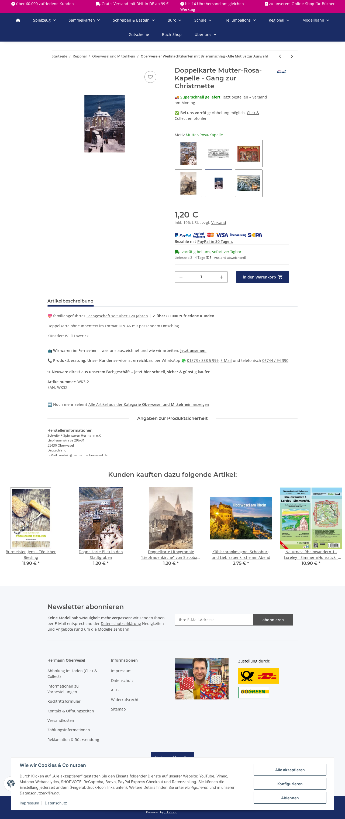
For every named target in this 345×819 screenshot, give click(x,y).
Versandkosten (60, 720)
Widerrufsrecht (125, 699)
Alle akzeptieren (290, 769)
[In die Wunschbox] (150, 77)
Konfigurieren (290, 783)
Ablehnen (290, 798)
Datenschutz (122, 680)
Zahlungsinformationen (68, 729)
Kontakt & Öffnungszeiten (70, 710)
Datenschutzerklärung (121, 623)
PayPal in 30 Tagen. (215, 241)
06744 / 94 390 (275, 360)
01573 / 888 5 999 (203, 360)
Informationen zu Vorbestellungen (63, 689)
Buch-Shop (172, 34)
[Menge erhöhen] (221, 277)
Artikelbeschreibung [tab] (70, 301)
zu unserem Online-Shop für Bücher (302, 3)
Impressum (121, 670)
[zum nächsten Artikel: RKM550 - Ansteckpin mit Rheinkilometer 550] (292, 56)
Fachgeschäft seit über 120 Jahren (117, 315)
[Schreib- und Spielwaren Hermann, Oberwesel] (18, 20)
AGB (115, 689)
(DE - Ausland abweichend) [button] (226, 257)
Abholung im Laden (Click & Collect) (72, 673)
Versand (218, 222)
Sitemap (118, 709)
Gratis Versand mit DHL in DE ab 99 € (135, 3)
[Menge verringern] (181, 277)
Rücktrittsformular (64, 701)
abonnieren (273, 619)
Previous (9, 530)
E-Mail (226, 360)
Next (331, 530)
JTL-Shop (170, 812)
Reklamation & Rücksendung (73, 739)
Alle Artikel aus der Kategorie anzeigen (148, 404)
